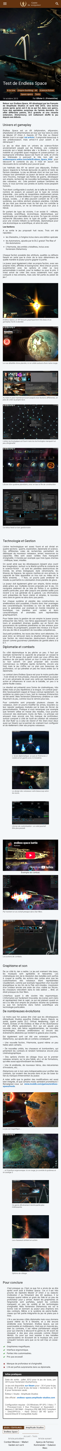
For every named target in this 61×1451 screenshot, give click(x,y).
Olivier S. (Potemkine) (47, 98)
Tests (37, 94)
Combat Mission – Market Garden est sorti (16, 1443)
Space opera (27, 94)
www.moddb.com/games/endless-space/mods (30, 1085)
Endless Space (11, 1431)
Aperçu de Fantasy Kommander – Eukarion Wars (45, 1445)
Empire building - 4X (27, 90)
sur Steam (30, 1385)
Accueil (27, 1436)
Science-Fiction (47, 90)
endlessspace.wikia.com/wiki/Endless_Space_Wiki (27, 159)
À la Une (11, 90)
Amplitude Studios (35, 1427)
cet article (29, 137)
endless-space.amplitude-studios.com (36, 1397)
